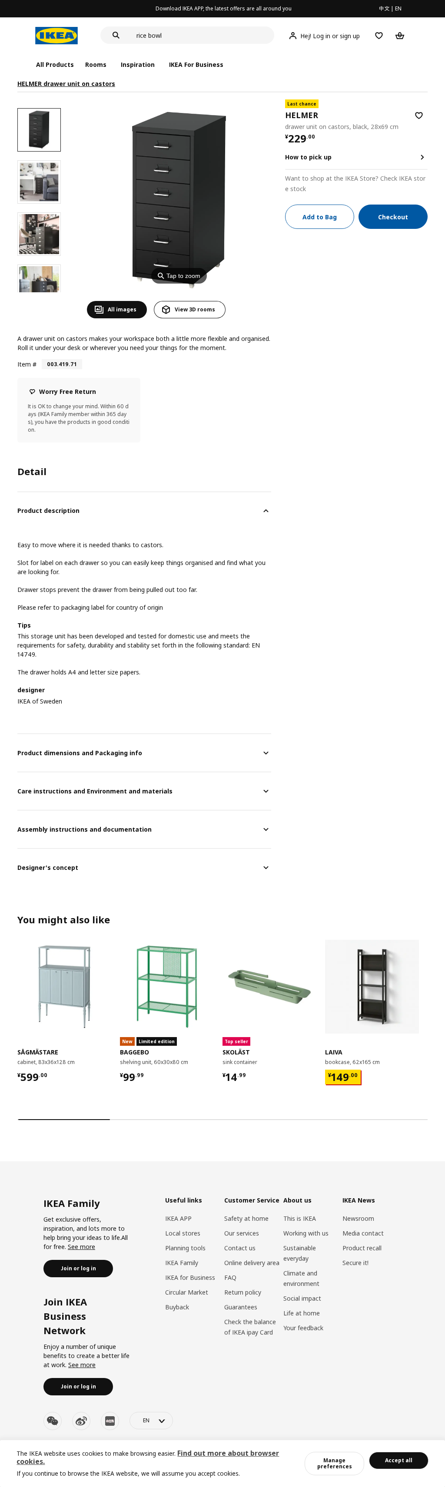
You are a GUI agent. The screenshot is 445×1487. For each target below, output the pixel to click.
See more (81, 1246)
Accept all (398, 1460)
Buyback (177, 1307)
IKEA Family (181, 1263)
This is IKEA (299, 1218)
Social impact (302, 1298)
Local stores (182, 1233)
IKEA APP (178, 1218)
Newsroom (358, 1218)
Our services (241, 1233)
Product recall (362, 1248)
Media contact (363, 1233)
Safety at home (246, 1218)
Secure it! (355, 1263)
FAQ (230, 1277)
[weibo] (81, 1421)
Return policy (242, 1292)
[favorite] (419, 115)
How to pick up (308, 157)
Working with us (306, 1233)
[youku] (110, 1421)
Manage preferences (334, 1463)
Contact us (240, 1248)
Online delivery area (251, 1263)
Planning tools (185, 1248)
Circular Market (186, 1292)
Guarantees (240, 1307)
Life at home (301, 1313)
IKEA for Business (190, 1277)
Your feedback (303, 1328)
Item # (27, 364)
